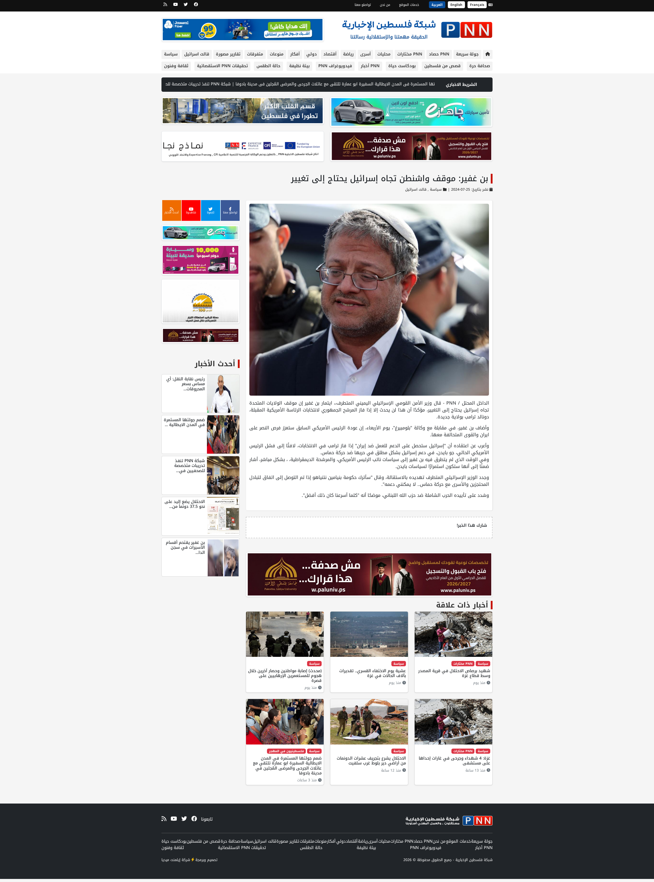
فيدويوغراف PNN (335, 66)
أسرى (365, 54)
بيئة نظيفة (299, 66)
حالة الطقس (268, 66)
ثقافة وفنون (176, 66)
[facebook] (196, 6)
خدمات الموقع (409, 5)
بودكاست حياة (402, 66)
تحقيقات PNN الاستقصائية (222, 66)
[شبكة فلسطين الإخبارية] (417, 28)
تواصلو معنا (363, 5)
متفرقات (255, 54)
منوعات (277, 54)
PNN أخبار (370, 66)
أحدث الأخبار (215, 364)
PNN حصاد (439, 54)
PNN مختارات (409, 54)
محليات (384, 54)
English (456, 5)
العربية (437, 5)
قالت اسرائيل (196, 54)
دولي (311, 54)
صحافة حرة (479, 66)
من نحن (385, 5)
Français (477, 5)
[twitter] (186, 6)
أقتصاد (329, 54)
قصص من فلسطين (442, 66)
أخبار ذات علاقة (462, 605)
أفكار (295, 54)
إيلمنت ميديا (170, 859)
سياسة (171, 54)
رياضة (348, 54)
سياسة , (434, 189)
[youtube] (175, 6)
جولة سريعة (467, 54)
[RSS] (165, 6)
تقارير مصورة (228, 54)
